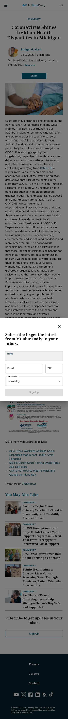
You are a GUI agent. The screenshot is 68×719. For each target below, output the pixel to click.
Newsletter (13, 376)
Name (10, 354)
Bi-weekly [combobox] (14, 381)
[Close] (59, 326)
